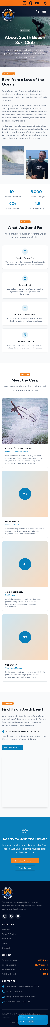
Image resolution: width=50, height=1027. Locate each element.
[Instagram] (24, 3)
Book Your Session (23, 861)
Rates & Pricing (9, 934)
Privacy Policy (16, 1022)
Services (6, 929)
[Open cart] (37, 11)
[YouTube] (36, 3)
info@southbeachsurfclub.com (20, 996)
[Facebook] (30, 3)
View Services (25, 868)
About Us (6, 938)
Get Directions (10, 747)
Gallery (5, 943)
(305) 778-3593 (14, 991)
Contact (6, 948)
